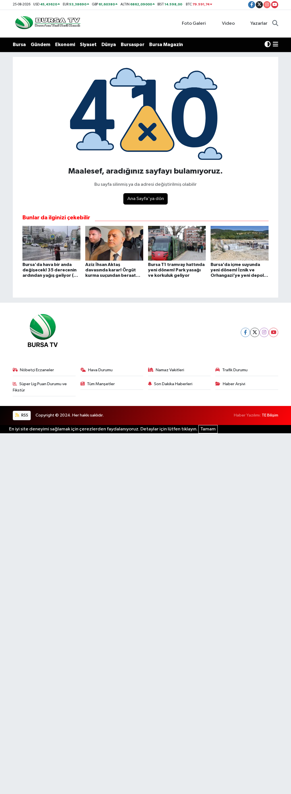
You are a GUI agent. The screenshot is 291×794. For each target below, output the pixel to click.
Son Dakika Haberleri (173, 384)
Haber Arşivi (234, 384)
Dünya (108, 44)
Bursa (19, 44)
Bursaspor (132, 44)
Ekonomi (65, 44)
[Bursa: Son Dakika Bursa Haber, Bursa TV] (47, 23)
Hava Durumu (100, 370)
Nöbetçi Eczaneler (37, 370)
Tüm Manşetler (101, 384)
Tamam (208, 429)
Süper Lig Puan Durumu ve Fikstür (40, 387)
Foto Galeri (194, 23)
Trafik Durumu (235, 370)
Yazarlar (258, 23)
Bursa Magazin (166, 44)
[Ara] (275, 23)
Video (228, 23)
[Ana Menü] (275, 44)
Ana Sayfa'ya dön (145, 198)
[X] (254, 332)
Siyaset (88, 44)
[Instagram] (264, 332)
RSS (24, 415)
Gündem (40, 44)
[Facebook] (245, 332)
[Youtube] (273, 332)
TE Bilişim (270, 415)
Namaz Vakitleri (170, 370)
